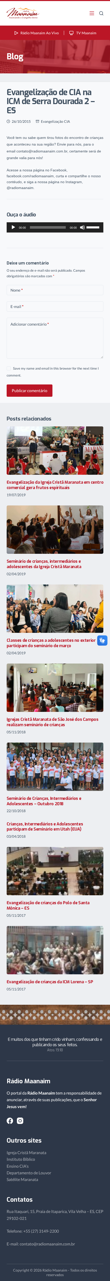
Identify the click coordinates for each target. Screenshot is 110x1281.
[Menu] (92, 13)
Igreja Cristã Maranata (26, 1152)
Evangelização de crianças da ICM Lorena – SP (50, 982)
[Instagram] (20, 1121)
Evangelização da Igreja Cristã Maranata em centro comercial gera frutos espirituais (55, 485)
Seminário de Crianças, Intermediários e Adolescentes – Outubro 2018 (44, 801)
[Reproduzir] (13, 227)
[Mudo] (82, 227)
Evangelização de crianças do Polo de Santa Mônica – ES (48, 905)
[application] (55, 227)
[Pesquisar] (101, 13)
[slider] (93, 226)
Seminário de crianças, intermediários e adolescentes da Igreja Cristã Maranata (44, 564)
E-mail (17, 306)
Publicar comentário (29, 390)
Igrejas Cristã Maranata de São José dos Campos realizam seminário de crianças (52, 722)
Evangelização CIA (55, 121)
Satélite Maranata (22, 1179)
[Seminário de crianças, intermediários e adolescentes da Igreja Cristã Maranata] (55, 529)
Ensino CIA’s (18, 1166)
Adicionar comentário (29, 324)
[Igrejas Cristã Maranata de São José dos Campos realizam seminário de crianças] (55, 688)
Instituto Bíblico (21, 1159)
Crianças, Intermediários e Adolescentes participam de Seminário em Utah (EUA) (45, 826)
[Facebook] (10, 1121)
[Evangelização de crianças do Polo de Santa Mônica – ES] (55, 871)
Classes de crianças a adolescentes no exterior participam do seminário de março (51, 643)
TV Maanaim (85, 33)
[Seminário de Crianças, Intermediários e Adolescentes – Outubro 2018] (55, 767)
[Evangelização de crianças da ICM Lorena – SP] (55, 950)
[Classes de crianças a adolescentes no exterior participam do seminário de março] (55, 608)
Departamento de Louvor (29, 1172)
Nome (16, 290)
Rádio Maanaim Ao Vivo (39, 33)
